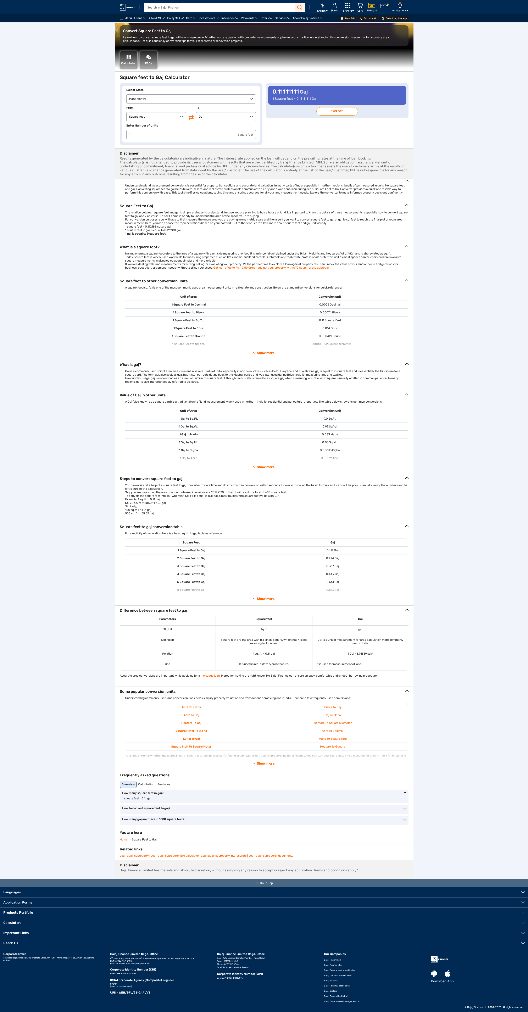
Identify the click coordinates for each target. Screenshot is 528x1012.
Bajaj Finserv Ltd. (332, 960)
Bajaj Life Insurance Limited (337, 975)
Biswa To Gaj (332, 707)
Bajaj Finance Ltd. (333, 965)
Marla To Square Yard (333, 738)
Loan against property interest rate (224, 855)
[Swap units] (191, 117)
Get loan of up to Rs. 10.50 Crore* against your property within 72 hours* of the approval (271, 267)
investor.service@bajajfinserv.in (134, 963)
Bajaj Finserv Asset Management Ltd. (342, 1001)
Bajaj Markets (331, 980)
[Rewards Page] (384, 6)
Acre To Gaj (191, 715)
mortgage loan (210, 675)
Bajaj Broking (330, 991)
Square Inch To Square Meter (191, 746)
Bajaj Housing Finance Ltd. (337, 986)
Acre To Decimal (332, 731)
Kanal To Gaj (191, 738)
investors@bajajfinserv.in (238, 967)
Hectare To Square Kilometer (333, 723)
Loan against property (134, 855)
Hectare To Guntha (332, 746)
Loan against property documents (271, 855)
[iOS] (447, 974)
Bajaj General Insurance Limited (339, 970)
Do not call (369, 18)
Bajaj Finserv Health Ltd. (336, 996)
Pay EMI (350, 18)
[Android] (434, 974)
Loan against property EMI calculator (175, 855)
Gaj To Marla (333, 715)
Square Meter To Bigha (191, 731)
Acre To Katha (191, 707)
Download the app (396, 18)
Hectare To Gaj (191, 723)
